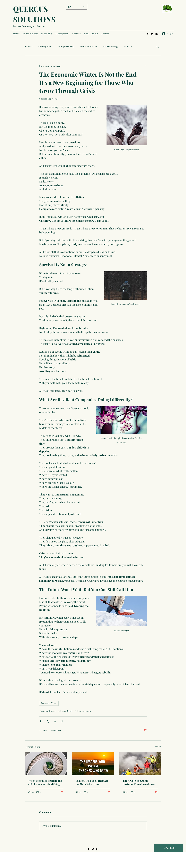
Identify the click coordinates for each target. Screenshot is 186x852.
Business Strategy (110, 46)
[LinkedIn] (156, 33)
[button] (157, 46)
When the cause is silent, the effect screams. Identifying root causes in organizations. (45, 782)
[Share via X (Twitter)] (47, 721)
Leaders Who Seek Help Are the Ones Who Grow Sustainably (92, 782)
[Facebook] (147, 33)
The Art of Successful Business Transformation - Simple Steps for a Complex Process (139, 782)
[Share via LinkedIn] (54, 721)
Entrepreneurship (66, 46)
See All (158, 746)
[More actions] (145, 66)
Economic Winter (49, 703)
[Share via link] (62, 721)
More (126, 46)
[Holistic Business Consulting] (46, 763)
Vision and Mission (88, 46)
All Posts (28, 46)
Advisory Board (45, 46)
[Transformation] (140, 763)
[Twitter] (152, 33)
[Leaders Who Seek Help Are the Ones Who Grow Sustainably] (93, 763)
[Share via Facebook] (40, 721)
